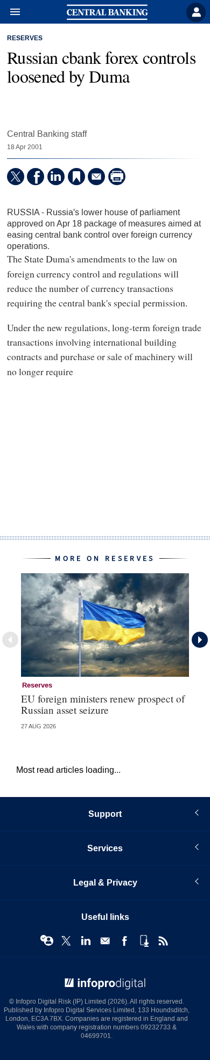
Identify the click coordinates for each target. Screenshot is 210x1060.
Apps (143, 940)
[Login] (196, 12)
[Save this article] (76, 176)
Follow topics (46, 940)
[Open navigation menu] (10, 12)
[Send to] (96, 176)
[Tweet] (15, 176)
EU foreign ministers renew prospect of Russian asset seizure (103, 704)
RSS (163, 940)
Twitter (66, 940)
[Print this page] (116, 176)
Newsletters (105, 940)
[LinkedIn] (56, 176)
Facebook (124, 940)
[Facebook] (35, 176)
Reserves (25, 38)
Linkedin (85, 940)
